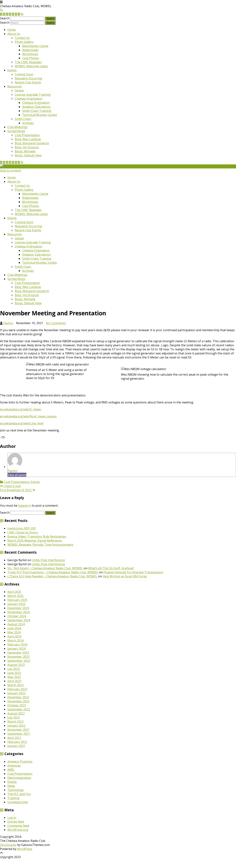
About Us (13, 34)
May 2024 (14, 632)
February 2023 (17, 689)
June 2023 (14, 673)
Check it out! (12, 486)
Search (4, 18)
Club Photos (30, 58)
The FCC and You (19, 794)
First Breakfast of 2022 (16, 490)
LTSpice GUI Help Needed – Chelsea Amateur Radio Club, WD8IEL (52, 576)
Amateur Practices (19, 761)
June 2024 (14, 628)
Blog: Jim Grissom (27, 147)
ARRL (11, 770)
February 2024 (17, 644)
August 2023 (16, 665)
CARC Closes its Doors (22, 532)
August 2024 (16, 624)
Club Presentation (27, 135)
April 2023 (14, 681)
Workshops (30, 54)
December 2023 (18, 653)
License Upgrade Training (33, 95)
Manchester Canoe (35, 46)
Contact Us (22, 38)
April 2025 (14, 592)
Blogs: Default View (28, 155)
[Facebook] (4, 14)
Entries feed (15, 822)
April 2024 (14, 636)
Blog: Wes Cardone (28, 139)
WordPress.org (17, 830)
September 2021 (18, 734)
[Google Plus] (7, 14)
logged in (24, 505)
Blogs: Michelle (25, 151)
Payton (8, 323)
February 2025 (17, 600)
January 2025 (16, 604)
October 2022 (16, 705)
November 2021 (18, 730)
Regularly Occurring (28, 78)
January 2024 (16, 649)
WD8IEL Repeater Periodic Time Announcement (40, 545)
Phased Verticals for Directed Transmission (133, 572)
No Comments (56, 323)
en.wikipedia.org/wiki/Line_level (22, 423)
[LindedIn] (10, 14)
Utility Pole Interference (48, 560)
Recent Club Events (28, 82)
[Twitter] (1, 14)
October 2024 (16, 616)
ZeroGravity (8, 845)
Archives (28, 123)
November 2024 (18, 612)
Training (13, 798)
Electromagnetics (19, 778)
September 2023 (18, 661)
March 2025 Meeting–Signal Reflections (34, 541)
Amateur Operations (36, 107)
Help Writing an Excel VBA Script (125, 576)
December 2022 (18, 697)
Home (11, 30)
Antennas (14, 766)
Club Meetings (17, 127)
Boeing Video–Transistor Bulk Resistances (36, 536)
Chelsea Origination (28, 99)
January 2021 (16, 746)
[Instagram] (16, 14)
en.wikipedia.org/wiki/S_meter (20, 409)
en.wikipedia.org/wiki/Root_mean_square (28, 416)
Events (12, 70)
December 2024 (18, 608)
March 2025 (15, 596)
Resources (14, 86)
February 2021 (17, 742)
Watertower (30, 50)
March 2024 (15, 640)
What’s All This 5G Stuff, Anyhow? (111, 568)
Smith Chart (23, 119)
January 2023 (16, 693)
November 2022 (18, 701)
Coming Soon (24, 74)
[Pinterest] (19, 14)
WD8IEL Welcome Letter (31, 66)
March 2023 (15, 685)
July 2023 (13, 669)
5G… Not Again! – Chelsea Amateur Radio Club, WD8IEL (45, 568)
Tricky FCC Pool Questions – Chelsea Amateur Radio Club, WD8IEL (52, 572)
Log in (11, 818)
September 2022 (18, 709)
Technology (15, 790)
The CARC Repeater (28, 62)
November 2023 (18, 657)
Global (19, 90)
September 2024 (18, 620)
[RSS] (22, 14)
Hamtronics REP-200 (21, 528)
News (11, 786)
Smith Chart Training (36, 111)
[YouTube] (13, 14)
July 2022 (13, 717)
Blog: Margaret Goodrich (32, 143)
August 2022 (16, 713)
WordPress (24, 849)
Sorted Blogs (16, 131)
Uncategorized (17, 802)
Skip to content (10, 170)
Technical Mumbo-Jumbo (39, 115)
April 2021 (14, 738)
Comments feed (18, 826)
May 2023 (14, 677)
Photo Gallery (24, 42)
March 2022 (15, 721)
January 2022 (16, 726)
